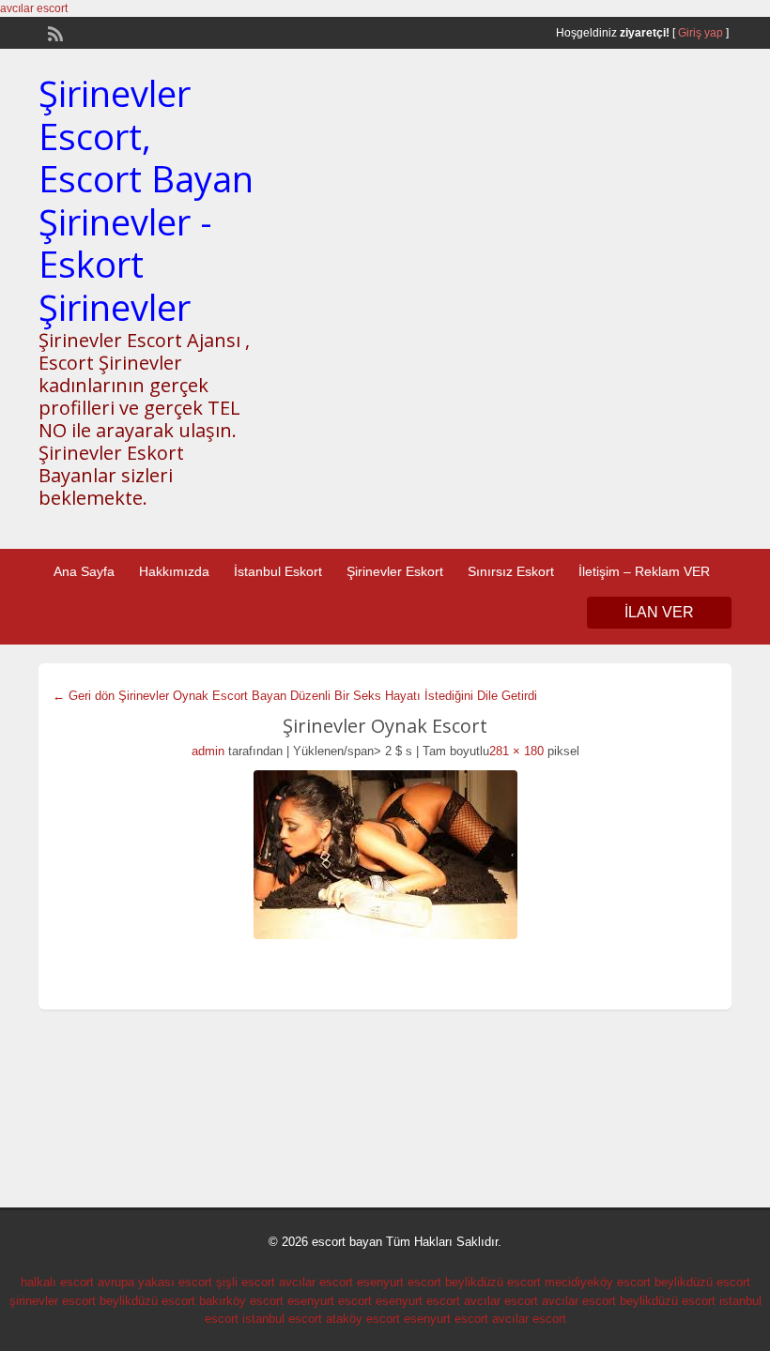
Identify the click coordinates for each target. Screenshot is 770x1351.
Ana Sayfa (84, 571)
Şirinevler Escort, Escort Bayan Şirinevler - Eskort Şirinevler (146, 199)
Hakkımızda (174, 571)
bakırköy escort (241, 1301)
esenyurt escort (399, 1282)
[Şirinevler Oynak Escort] (385, 854)
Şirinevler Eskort (394, 571)
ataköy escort (363, 1319)
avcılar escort (34, 8)
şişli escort (245, 1282)
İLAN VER (659, 612)
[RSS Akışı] (53, 31)
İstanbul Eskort (278, 571)
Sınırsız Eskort (511, 571)
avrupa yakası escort (155, 1282)
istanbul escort (282, 1319)
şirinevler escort (52, 1301)
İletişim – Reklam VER (644, 571)
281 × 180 (516, 751)
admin (208, 751)
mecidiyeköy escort (598, 1282)
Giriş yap (700, 32)
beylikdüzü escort (493, 1282)
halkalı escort (57, 1282)
